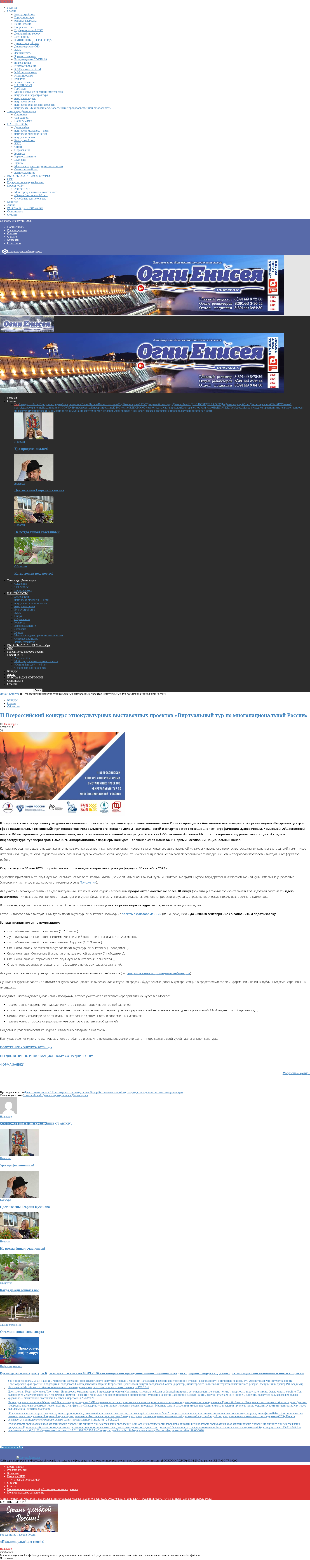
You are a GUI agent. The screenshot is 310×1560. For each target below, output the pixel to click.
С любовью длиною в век (30, 198)
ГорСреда (20, 88)
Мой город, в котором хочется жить (36, 192)
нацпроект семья (24, 101)
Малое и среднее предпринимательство (38, 91)
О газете (12, 233)
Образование (22, 150)
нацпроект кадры (25, 98)
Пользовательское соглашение (25, 1492)
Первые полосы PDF (27, 1479)
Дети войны (21, 36)
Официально (15, 211)
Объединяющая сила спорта (22, 1332)
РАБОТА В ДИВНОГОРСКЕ (25, 208)
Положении (88, 882)
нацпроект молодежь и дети (31, 130)
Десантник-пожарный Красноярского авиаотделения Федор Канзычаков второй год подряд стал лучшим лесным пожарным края (103, 1092)
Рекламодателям (17, 230)
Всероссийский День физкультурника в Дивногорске (55, 1095)
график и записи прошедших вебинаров (158, 973)
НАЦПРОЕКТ (23, 85)
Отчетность (14, 243)
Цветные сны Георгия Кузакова (39, 490)
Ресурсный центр (296, 1073)
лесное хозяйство (24, 82)
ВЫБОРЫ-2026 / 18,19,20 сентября (28, 175)
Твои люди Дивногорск (21, 111)
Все (16, 404)
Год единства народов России (25, 182)
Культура (19, 78)
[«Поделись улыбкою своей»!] (29, 1531)
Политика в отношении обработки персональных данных (42, 1489)
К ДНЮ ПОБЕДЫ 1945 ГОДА (33, 40)
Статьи (11, 10)
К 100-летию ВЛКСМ (27, 69)
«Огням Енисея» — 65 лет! (31, 195)
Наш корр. (10, 724)
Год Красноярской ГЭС (28, 30)
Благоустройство (24, 14)
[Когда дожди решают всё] (33, 563)
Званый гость (22, 52)
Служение (20, 114)
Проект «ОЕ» (15, 185)
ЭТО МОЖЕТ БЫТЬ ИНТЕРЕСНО (23, 1123)
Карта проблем (23, 75)
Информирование (25, 65)
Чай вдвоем (21, 117)
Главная (12, 7)
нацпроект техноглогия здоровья (34, 104)
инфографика (22, 62)
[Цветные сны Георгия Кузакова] (33, 479)
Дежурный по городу (27, 33)
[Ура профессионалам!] (33, 438)
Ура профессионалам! (31, 449)
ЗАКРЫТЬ (6, 1)
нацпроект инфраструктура (31, 95)
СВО (10, 179)
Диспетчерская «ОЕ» (27, 46)
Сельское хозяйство (26, 169)
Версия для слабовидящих (25, 251)
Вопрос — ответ (24, 27)
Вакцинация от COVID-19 (30, 59)
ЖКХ (17, 49)
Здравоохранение (25, 56)
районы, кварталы (25, 20)
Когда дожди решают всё (33, 573)
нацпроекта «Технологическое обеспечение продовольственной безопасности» (63, 107)
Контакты (13, 239)
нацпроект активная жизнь (30, 133)
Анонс (11, 205)
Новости (19, 441)
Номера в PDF (16, 1476)
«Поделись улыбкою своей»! (22, 1541)
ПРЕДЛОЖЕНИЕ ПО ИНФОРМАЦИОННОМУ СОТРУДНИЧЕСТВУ (46, 1056)
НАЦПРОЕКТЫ (17, 124)
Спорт (18, 146)
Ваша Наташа (22, 23)
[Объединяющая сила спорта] (19, 1321)
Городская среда (24, 17)
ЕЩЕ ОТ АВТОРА (59, 1123)
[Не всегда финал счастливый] (33, 521)
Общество (20, 566)
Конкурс (12, 201)
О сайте (12, 236)
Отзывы (12, 214)
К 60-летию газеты (25, 72)
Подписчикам (15, 226)
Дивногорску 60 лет (26, 43)
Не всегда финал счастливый (37, 532)
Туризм (18, 162)
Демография (21, 127)
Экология (20, 159)
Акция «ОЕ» (22, 188)
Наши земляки (23, 120)
